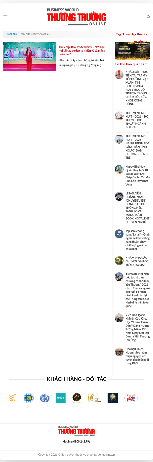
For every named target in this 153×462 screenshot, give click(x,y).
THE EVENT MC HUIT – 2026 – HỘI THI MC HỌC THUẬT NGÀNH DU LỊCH (137, 120)
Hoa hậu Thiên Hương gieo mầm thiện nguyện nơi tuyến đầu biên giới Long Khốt (137, 356)
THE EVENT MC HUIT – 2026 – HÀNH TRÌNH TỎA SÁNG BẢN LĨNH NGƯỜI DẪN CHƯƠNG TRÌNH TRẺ (138, 147)
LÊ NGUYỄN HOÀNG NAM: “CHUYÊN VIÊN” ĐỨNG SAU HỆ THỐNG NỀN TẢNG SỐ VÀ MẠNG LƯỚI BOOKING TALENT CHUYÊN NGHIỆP (137, 208)
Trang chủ (11, 34)
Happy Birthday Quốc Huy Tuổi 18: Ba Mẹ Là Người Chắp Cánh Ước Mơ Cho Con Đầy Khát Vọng (138, 175)
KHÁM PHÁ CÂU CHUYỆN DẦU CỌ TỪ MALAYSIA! (137, 262)
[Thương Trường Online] (76, 17)
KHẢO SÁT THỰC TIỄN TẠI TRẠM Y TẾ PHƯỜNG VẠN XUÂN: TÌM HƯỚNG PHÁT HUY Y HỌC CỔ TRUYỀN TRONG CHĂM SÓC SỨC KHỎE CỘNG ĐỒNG (137, 88)
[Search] (148, 17)
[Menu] (5, 17)
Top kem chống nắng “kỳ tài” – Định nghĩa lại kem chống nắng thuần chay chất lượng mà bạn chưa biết (138, 240)
